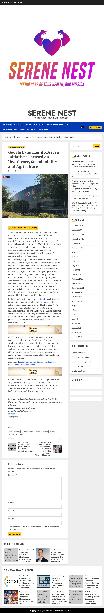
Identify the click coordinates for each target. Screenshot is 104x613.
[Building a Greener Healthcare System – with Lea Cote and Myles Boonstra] (11, 555)
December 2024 (78, 288)
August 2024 (76, 306)
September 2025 (78, 248)
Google (37, 432)
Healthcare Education (35, 125)
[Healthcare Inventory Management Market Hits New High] (11, 597)
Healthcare (45, 432)
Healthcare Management (12, 125)
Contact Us (43, 130)
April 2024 (76, 323)
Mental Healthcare (27, 130)
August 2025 (76, 252)
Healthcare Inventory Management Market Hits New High (26, 599)
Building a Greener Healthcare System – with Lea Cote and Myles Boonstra (25, 558)
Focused (30, 432)
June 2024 (75, 314)
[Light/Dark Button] (82, 127)
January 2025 (77, 283)
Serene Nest (52, 113)
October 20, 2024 (22, 171)
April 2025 (76, 270)
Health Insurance (9, 130)
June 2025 (75, 261)
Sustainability (19, 434)
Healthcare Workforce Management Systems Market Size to (85, 174)
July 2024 (75, 310)
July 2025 (75, 257)
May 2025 (75, 266)
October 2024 (77, 297)
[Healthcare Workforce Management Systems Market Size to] (43, 581)
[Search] (87, 127)
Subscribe (97, 127)
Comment (12, 475)
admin (12, 171)
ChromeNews (58, 611)
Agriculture (16, 432)
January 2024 (77, 337)
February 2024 (77, 332)
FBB (73, 385)
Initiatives (52, 432)
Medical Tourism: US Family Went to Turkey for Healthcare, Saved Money (92, 599)
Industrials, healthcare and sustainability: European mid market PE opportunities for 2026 (57, 559)
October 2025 (77, 243)
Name (11, 503)
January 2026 (77, 230)
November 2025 (78, 239)
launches (11, 434)
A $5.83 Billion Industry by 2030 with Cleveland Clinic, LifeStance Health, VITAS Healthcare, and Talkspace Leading (59, 602)
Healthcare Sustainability (58, 125)
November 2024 (78, 292)
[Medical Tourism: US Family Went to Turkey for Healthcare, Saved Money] (76, 597)
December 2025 (78, 234)
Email (11, 511)
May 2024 (75, 319)
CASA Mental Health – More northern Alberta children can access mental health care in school (85, 164)
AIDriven (24, 432)
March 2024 (76, 328)
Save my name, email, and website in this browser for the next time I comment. (34, 528)
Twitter (11, 414)
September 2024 (78, 301)
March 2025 (76, 274)
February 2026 (77, 225)
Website (11, 519)
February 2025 (77, 279)
